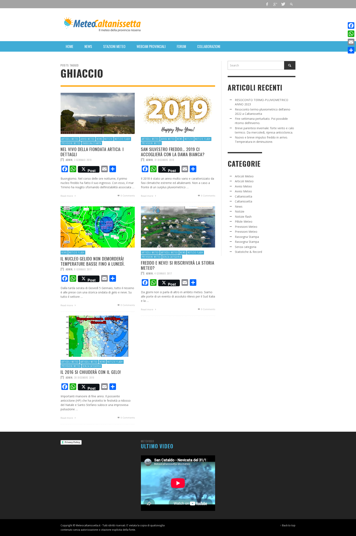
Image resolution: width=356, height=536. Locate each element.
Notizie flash (122, 139)
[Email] (351, 42)
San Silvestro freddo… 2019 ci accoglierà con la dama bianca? (173, 151)
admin (69, 160)
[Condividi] (351, 50)
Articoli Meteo (69, 139)
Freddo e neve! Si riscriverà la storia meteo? (177, 265)
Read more (67, 195)
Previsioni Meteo (71, 143)
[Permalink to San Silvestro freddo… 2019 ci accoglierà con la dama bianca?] (178, 113)
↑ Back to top (287, 525)
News (99, 139)
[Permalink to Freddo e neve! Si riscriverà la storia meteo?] (178, 227)
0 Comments (127, 195)
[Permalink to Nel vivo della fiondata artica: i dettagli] (98, 113)
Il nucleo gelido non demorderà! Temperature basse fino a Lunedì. (93, 261)
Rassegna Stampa (92, 143)
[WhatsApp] (351, 34)
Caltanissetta (243, 196)
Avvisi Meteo (88, 139)
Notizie (108, 139)
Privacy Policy (72, 442)
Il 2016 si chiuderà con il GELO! (91, 372)
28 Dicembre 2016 (84, 377)
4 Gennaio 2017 (163, 273)
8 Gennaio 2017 (83, 269)
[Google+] (275, 4)
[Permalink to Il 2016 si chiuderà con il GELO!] (98, 336)
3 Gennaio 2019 (83, 160)
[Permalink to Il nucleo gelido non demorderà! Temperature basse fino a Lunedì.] (98, 227)
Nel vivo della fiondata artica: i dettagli (92, 151)
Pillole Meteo (243, 221)
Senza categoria (172, 256)
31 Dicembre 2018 (164, 160)
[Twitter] (283, 4)
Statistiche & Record (248, 252)
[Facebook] (267, 4)
